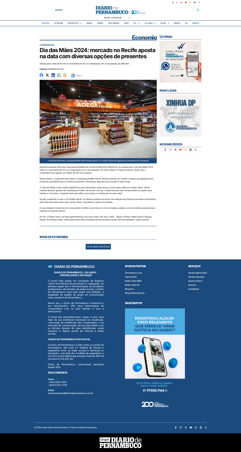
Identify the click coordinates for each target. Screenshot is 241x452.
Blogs (163, 23)
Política (45, 23)
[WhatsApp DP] (199, 2)
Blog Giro (129, 289)
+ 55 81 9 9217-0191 (57, 385)
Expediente (193, 289)
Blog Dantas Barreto (135, 293)
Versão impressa (196, 277)
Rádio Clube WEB (133, 281)
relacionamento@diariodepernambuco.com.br (70, 393)
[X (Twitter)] (181, 2)
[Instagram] (177, 2)
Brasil (89, 23)
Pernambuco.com (133, 273)
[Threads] (190, 2)
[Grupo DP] (120, 442)
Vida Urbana (113, 23)
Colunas (148, 23)
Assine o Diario (195, 281)
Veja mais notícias (98, 246)
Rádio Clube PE (132, 285)
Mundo (100, 23)
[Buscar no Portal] (197, 10)
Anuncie (192, 285)
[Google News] (195, 2)
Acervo (195, 23)
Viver (126, 23)
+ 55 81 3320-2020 (57, 382)
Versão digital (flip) (197, 273)
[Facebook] (174, 2)
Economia (58, 23)
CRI (186, 23)
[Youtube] (186, 2)
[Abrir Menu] (56, 10)
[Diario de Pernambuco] (120, 10)
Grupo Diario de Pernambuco (55, 427)
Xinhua (177, 23)
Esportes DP (73, 23)
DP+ (135, 23)
